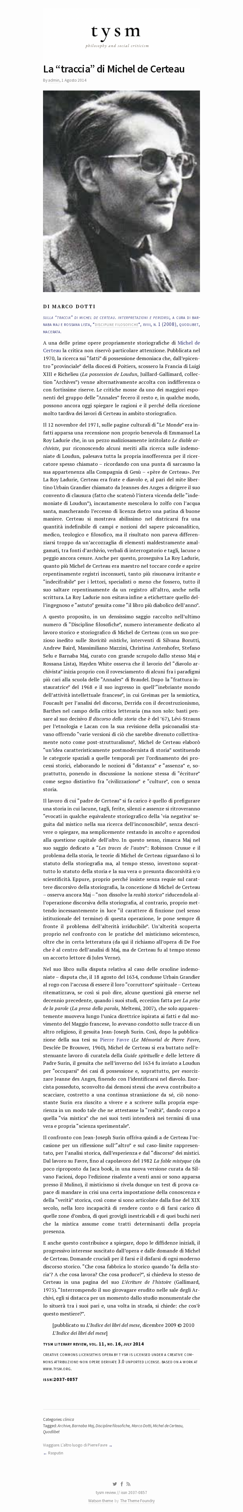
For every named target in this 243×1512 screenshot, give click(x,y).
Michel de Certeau (168, 1425)
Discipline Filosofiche (116, 324)
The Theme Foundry (137, 1500)
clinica (68, 1419)
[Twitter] (114, 1484)
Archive (64, 1425)
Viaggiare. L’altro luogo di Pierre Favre (75, 1445)
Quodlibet (51, 1431)
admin (53, 80)
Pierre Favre (114, 1039)
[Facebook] (122, 1484)
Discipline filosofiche (113, 1425)
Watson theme (100, 1500)
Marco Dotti (141, 1425)
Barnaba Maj (83, 1425)
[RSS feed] (128, 1484)
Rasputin (55, 1453)
